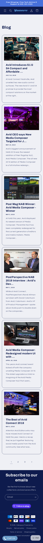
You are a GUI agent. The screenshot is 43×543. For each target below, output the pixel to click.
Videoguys (20, 525)
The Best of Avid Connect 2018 (16, 421)
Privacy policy (32, 528)
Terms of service (16, 532)
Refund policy (19, 528)
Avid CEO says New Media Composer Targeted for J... (18, 138)
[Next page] (31, 462)
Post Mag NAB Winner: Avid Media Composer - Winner (21, 207)
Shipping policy (29, 532)
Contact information (22, 535)
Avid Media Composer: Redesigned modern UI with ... (20, 353)
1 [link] (11, 462)
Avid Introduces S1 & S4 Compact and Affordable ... (19, 68)
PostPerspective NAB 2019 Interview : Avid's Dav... (20, 280)
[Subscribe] (35, 497)
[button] (5, 10)
